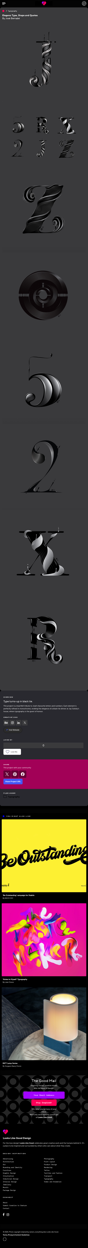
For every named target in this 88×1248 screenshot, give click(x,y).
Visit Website (14, 730)
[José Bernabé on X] (25, 723)
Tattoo (47, 1170)
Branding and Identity (12, 1167)
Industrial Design (10, 1179)
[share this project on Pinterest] (15, 774)
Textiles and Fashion (53, 1173)
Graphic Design (9, 1173)
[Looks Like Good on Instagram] (8, 1215)
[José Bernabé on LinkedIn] (18, 723)
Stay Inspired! (44, 1102)
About (5, 1203)
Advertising (8, 1159)
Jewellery (7, 1185)
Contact (6, 1208)
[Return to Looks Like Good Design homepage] (44, 1131)
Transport (48, 1176)
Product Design (50, 1165)
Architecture (8, 1162)
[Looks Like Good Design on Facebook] (4, 1215)
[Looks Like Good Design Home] (44, 3)
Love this (14, 752)
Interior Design (10, 1182)
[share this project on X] (7, 774)
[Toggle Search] (84, 3)
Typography (14, 796)
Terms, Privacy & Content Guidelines (16, 1235)
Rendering (48, 1167)
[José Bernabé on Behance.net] (6, 723)
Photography (49, 1159)
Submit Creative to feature (15, 1205)
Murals (5, 1187)
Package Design (9, 1190)
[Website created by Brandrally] (5, 1239)
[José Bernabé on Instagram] (12, 723)
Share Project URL (13, 781)
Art (4, 1165)
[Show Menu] (4, 3)
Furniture (7, 1170)
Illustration (8, 1176)
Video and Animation (52, 1182)
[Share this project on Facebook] (22, 774)
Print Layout (49, 1162)
